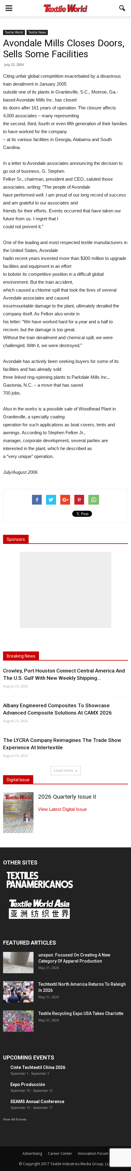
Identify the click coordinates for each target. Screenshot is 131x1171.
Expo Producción (27, 1084)
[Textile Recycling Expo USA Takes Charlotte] (18, 1021)
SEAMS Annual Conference (37, 1101)
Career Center (60, 1153)
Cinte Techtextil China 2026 (37, 1067)
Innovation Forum (93, 1153)
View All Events (15, 1119)
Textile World (14, 32)
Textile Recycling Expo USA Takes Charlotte (80, 1013)
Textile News (37, 32)
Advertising (32, 1153)
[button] (122, 8)
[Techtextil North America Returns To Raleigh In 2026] (18, 991)
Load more (63, 770)
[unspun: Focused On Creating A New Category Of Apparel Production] (18, 962)
